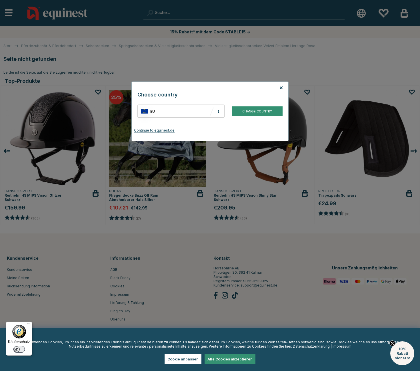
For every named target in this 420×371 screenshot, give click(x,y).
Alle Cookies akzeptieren (230, 359)
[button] (402, 353)
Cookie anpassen (183, 359)
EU (152, 111)
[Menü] (28, 325)
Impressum (342, 346)
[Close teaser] (392, 343)
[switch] (19, 349)
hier (288, 346)
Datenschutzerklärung (311, 346)
